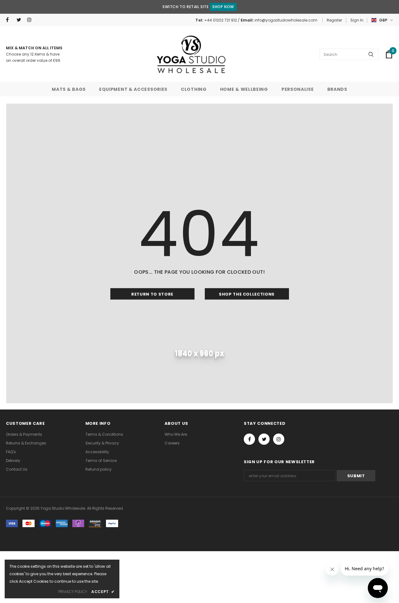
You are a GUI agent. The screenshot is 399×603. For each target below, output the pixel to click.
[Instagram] (31, 20)
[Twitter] (20, 20)
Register (334, 20)
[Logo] (191, 54)
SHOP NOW (223, 6)
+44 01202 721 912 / (222, 20)
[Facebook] (10, 20)
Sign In (356, 20)
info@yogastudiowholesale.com (286, 20)
